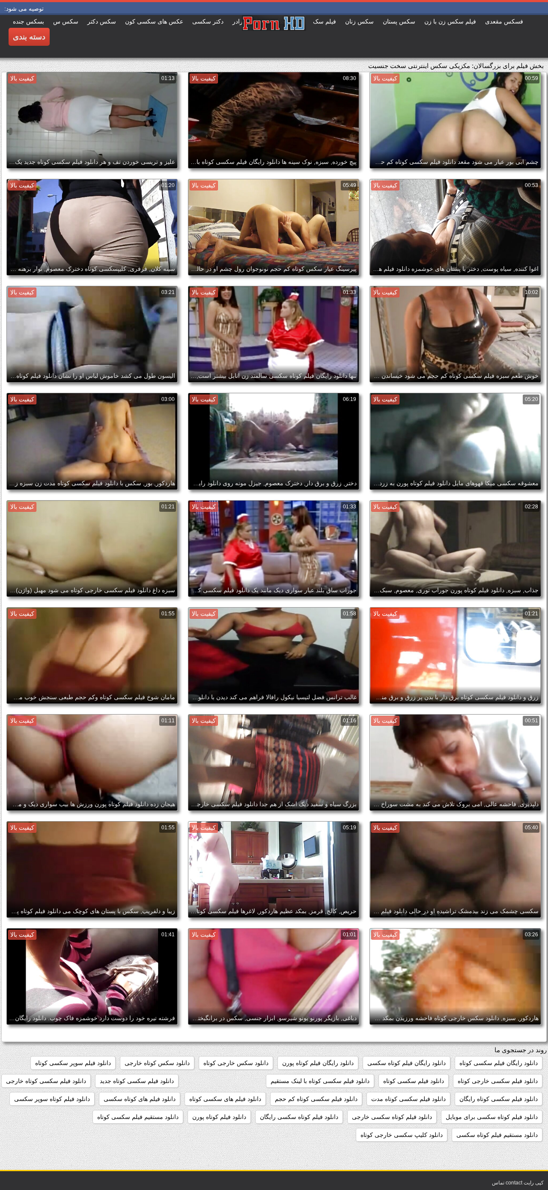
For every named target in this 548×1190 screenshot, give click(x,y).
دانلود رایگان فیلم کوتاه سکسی (406, 1062)
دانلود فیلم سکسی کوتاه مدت (408, 1098)
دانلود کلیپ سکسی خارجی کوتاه (401, 1134)
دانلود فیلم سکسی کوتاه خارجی (46, 1080)
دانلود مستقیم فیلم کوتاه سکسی (497, 1134)
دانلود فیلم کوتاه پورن (219, 1116)
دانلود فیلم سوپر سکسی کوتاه (73, 1062)
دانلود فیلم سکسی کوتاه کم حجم (316, 1098)
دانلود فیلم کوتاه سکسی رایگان (299, 1116)
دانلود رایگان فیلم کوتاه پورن (318, 1062)
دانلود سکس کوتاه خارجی (157, 1062)
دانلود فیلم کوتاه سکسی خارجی (392, 1116)
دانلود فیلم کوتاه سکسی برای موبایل (492, 1116)
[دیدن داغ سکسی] (274, 36)
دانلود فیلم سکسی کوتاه (413, 1080)
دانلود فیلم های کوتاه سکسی (140, 1098)
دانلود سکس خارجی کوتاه (235, 1062)
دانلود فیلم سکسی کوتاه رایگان (498, 1098)
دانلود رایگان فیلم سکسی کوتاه (498, 1062)
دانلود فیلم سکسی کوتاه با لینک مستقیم (320, 1080)
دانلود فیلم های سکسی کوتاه (225, 1098)
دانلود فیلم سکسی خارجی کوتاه (498, 1080)
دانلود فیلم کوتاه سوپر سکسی (52, 1098)
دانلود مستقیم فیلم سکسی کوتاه (138, 1116)
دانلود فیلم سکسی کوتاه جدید (137, 1080)
